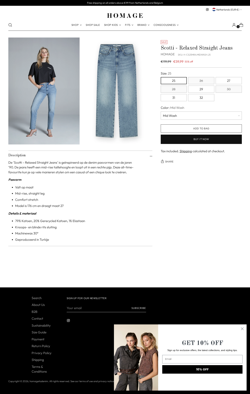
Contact (37, 318)
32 (201, 98)
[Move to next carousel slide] (239, 276)
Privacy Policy (42, 353)
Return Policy (41, 346)
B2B (34, 312)
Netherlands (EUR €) (227, 9)
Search (36, 298)
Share (169, 161)
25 (173, 81)
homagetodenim (39, 381)
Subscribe (138, 308)
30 (229, 89)
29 (201, 89)
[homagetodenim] (125, 15)
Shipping (186, 151)
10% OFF (202, 369)
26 (201, 81)
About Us (38, 305)
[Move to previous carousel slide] (231, 276)
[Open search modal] (10, 25)
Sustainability (41, 325)
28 (173, 89)
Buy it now (201, 139)
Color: (172, 108)
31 (173, 98)
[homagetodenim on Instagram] (207, 9)
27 (228, 81)
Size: (166, 73)
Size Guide (39, 332)
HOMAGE (168, 54)
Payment (38, 339)
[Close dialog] (242, 329)
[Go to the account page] (232, 25)
